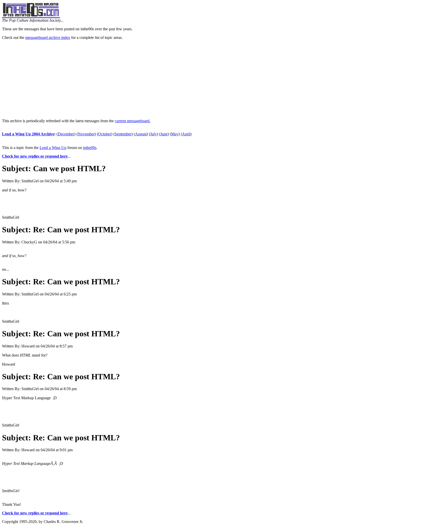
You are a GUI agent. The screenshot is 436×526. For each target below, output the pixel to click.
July (153, 134)
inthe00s (89, 147)
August (141, 134)
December (66, 134)
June (164, 134)
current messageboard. (132, 121)
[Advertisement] (218, 79)
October (104, 134)
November (86, 134)
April (186, 134)
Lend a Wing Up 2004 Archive (28, 134)
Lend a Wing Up (53, 147)
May (174, 134)
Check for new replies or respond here (35, 156)
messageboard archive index (47, 37)
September (123, 134)
